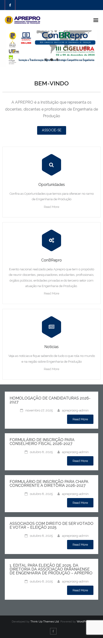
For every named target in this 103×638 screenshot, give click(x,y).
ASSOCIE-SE (51, 130)
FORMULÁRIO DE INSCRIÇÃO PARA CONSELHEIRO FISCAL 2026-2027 (42, 442)
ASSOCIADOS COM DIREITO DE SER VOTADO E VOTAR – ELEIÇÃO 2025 (51, 525)
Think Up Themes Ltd (44, 621)
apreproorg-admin (75, 410)
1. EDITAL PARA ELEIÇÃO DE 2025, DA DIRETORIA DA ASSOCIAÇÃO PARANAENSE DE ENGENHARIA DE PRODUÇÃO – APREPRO (51, 569)
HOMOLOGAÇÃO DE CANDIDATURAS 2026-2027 (50, 400)
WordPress (84, 621)
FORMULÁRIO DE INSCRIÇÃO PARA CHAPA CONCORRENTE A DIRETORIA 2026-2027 (49, 483)
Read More (51, 207)
